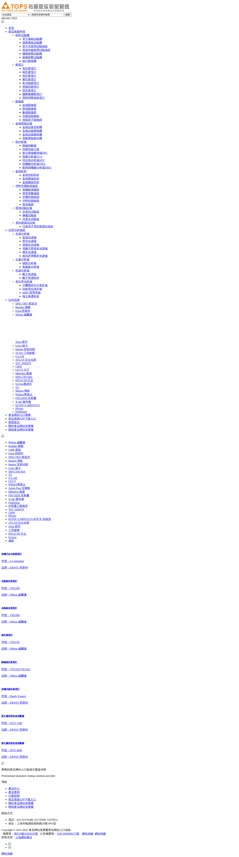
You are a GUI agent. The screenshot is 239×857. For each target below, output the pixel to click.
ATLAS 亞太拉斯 (18, 522)
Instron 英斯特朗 (18, 464)
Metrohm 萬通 (16, 491)
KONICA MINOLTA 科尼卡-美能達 (29, 519)
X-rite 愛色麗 (16, 499)
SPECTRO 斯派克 (19, 457)
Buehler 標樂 (15, 446)
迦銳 (11, 540)
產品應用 (14, 792)
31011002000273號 (68, 833)
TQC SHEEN (16, 509)
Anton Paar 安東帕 (19, 488)
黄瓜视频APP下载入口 (22, 799)
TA (10, 474)
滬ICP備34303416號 (26, 833)
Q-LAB (12, 477)
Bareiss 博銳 (15, 460)
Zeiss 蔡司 (14, 526)
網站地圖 (87, 833)
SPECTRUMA (17, 471)
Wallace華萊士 (17, 484)
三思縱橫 (14, 530)
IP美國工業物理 (18, 505)
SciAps (12, 537)
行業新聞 (14, 795)
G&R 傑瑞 (14, 449)
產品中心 (14, 788)
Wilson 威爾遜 (16, 442)
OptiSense (14, 502)
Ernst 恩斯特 (15, 453)
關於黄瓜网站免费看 (21, 803)
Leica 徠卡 (14, 468)
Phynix (12, 515)
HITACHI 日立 (17, 533)
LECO (12, 481)
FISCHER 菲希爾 (18, 495)
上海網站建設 (23, 837)
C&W (11, 512)
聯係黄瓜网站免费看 (21, 806)
